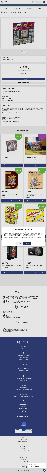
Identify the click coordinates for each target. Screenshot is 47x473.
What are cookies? (8, 239)
